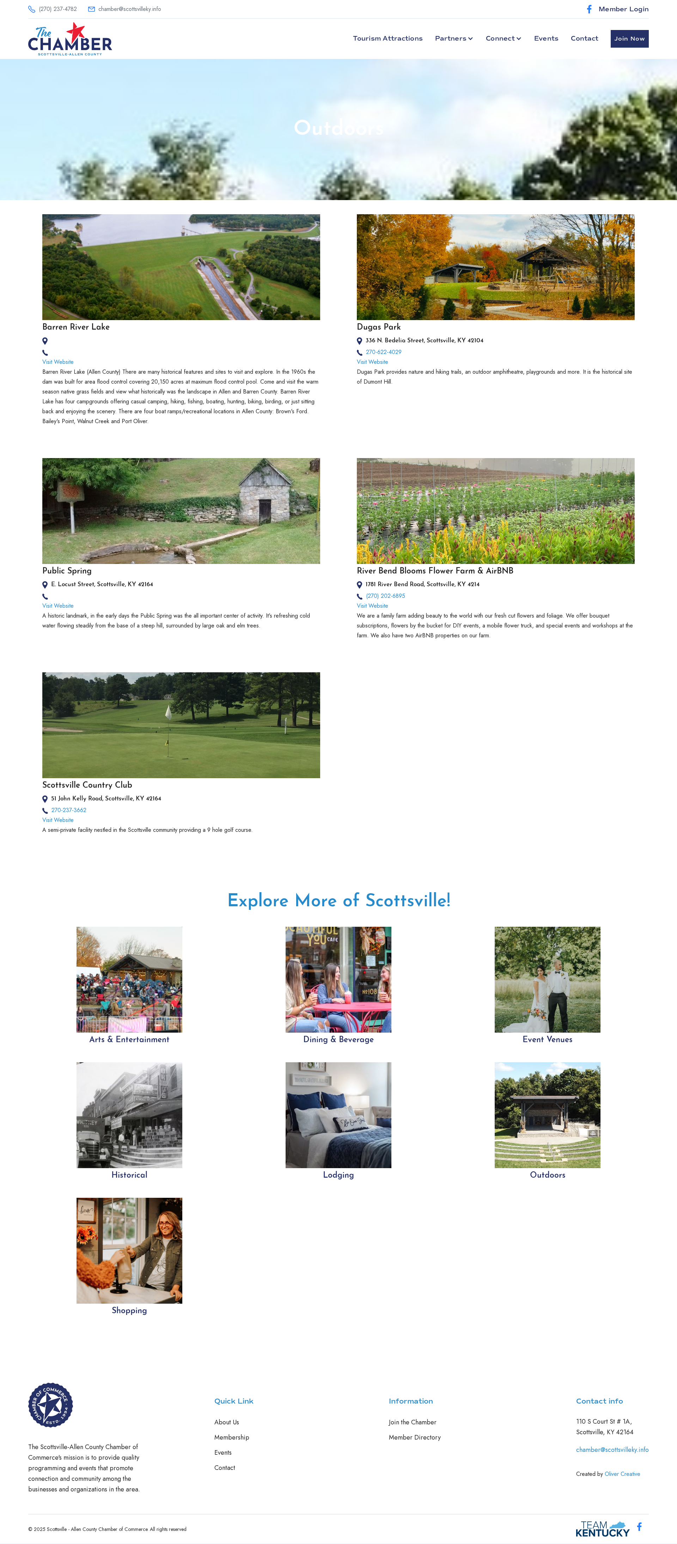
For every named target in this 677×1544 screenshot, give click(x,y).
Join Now (629, 38)
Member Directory (415, 1437)
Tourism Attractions (388, 38)
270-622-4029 (384, 352)
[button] (454, 38)
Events (546, 38)
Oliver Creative (622, 1474)
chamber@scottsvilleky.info (612, 1449)
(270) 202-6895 (385, 596)
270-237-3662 (68, 810)
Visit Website (58, 362)
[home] (70, 38)
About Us (226, 1422)
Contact (584, 38)
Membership (231, 1437)
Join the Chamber (413, 1422)
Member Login (624, 9)
